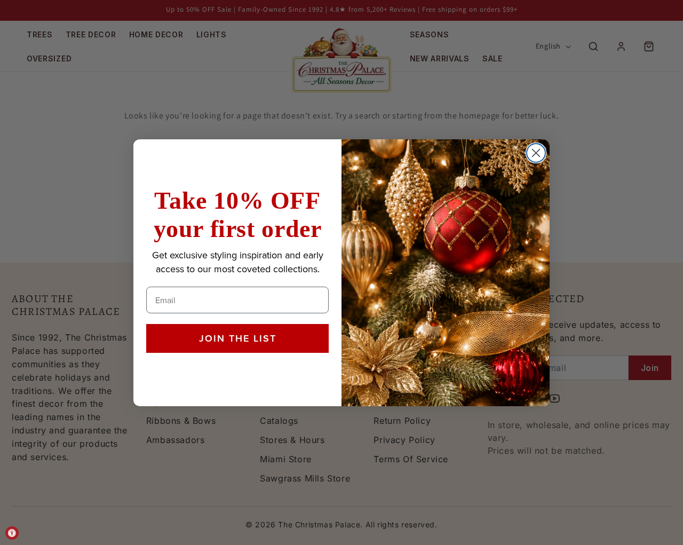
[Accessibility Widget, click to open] (12, 533)
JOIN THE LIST (237, 338)
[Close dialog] (536, 153)
